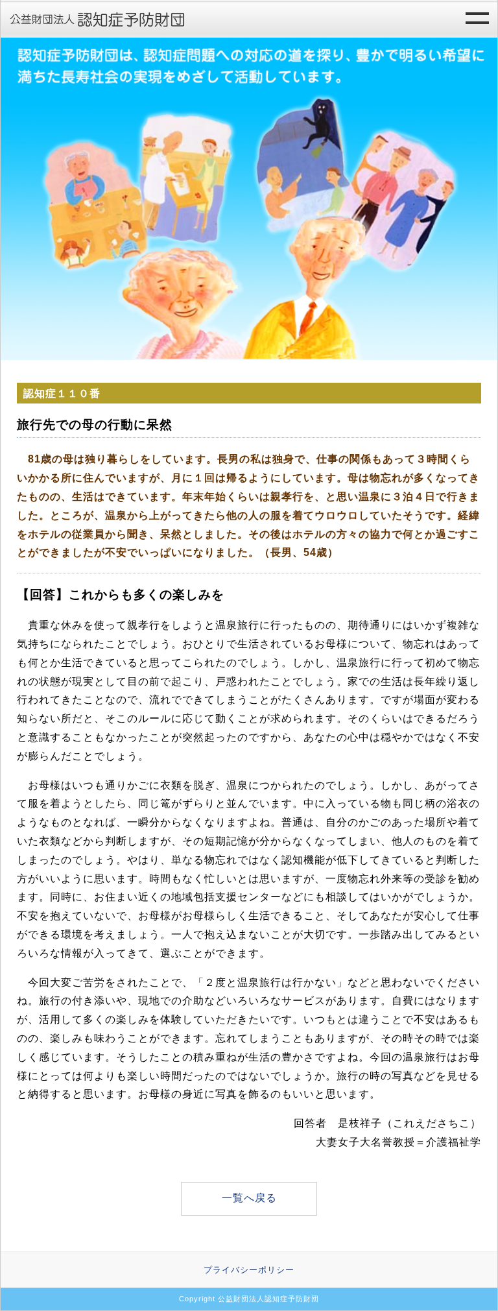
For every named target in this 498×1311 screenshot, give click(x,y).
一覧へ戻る (249, 1197)
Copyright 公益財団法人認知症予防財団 (249, 1299)
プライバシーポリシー (249, 1270)
